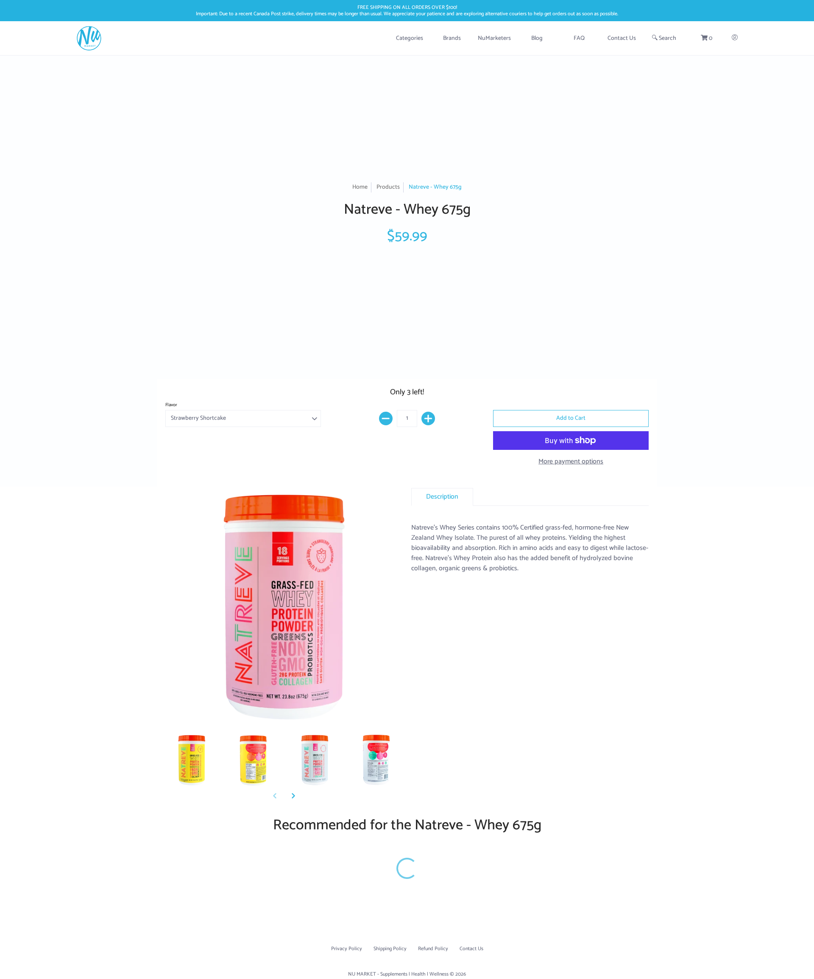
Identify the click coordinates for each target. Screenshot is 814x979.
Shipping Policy (390, 949)
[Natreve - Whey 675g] (191, 760)
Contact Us (471, 949)
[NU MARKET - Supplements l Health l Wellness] (89, 38)
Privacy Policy (346, 949)
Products (388, 187)
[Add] (428, 418)
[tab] (442, 497)
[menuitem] (409, 38)
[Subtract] (386, 418)
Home (360, 187)
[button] (706, 38)
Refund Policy (433, 949)
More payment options (570, 462)
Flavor (171, 405)
